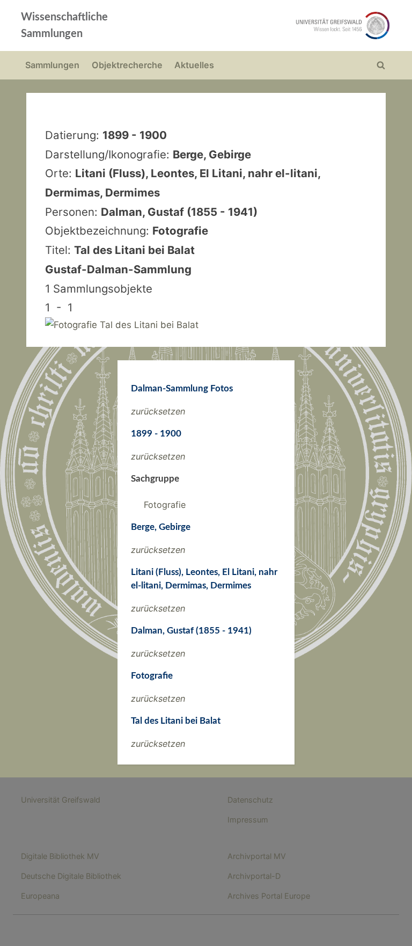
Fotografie (165, 504)
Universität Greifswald (60, 799)
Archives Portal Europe (268, 895)
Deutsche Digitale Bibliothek (71, 875)
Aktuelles (194, 65)
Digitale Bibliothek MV (60, 856)
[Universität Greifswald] (280, 25)
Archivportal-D (254, 875)
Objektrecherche (127, 65)
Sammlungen (52, 65)
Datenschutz (250, 799)
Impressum (247, 819)
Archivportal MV (256, 856)
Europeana (40, 895)
